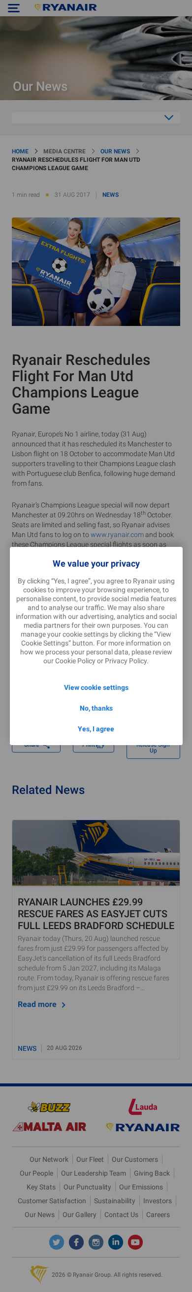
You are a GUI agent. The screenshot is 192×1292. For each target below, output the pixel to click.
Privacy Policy (126, 661)
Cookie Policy (75, 661)
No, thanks (96, 708)
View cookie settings (96, 687)
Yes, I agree (96, 729)
